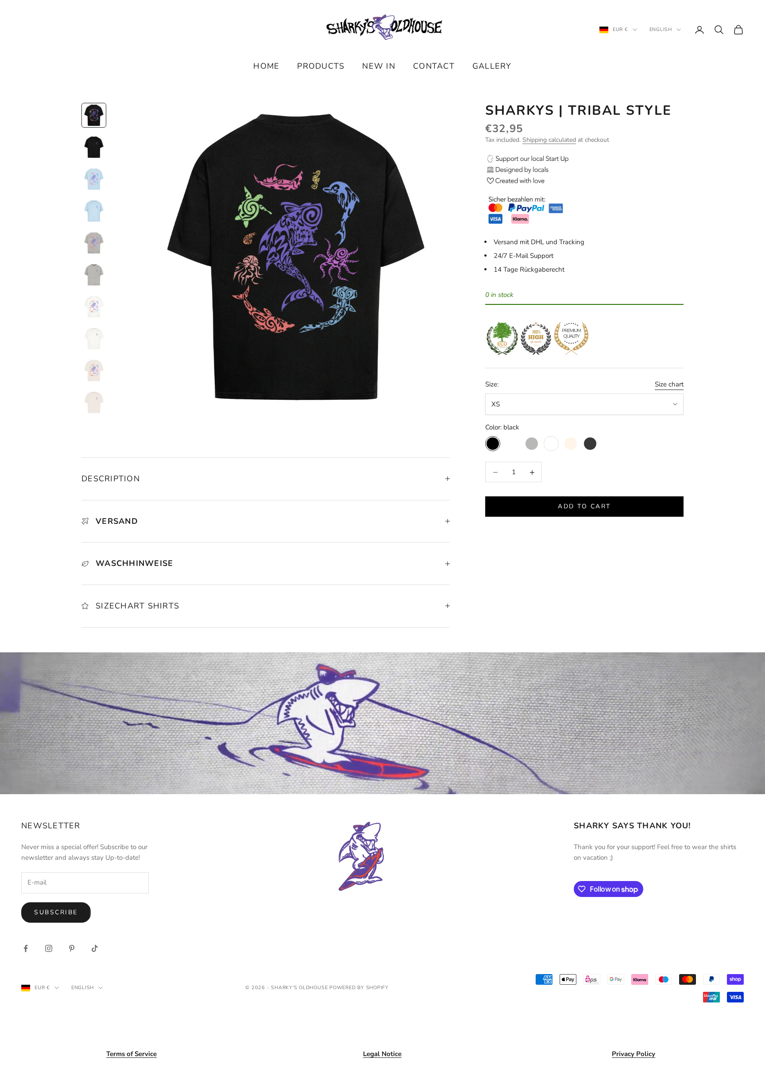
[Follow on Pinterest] (71, 948)
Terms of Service (131, 1054)
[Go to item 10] (93, 402)
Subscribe (56, 912)
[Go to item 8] (93, 338)
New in (378, 66)
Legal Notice (382, 1054)
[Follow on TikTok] (94, 948)
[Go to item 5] (93, 242)
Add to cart (584, 507)
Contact (434, 66)
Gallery (492, 66)
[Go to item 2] (93, 147)
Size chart (669, 384)
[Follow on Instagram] (48, 948)
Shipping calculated (549, 140)
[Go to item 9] (93, 370)
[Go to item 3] (93, 179)
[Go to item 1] (93, 115)
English (660, 29)
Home (266, 66)
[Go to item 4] (93, 211)
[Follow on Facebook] (25, 948)
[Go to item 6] (93, 274)
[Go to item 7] (93, 306)
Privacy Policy (633, 1054)
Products (320, 66)
